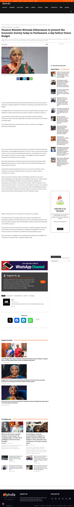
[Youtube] (72, 1)
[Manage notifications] (3, 504)
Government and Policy (6, 27)
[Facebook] (63, 1)
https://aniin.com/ (14, 302)
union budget (31, 295)
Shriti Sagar (3, 443)
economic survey (9, 295)
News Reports (7, 24)
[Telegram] (24, 78)
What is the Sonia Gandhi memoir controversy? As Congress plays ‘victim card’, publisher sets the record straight (11, 438)
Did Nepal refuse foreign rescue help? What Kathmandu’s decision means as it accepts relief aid (15, 458)
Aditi (27, 445)
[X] (68, 1)
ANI (47, 44)
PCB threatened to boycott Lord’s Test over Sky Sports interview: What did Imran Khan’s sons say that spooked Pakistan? (40, 467)
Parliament (25, 295)
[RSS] (67, 1)
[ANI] (6, 303)
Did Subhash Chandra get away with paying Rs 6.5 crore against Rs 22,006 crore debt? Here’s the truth (16, 467)
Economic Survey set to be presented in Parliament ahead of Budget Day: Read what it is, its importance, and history (24, 402)
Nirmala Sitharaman (18, 295)
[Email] (28, 78)
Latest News (55, 69)
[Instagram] (65, 1)
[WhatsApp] (70, 1)
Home (2, 24)
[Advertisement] (27, 478)
